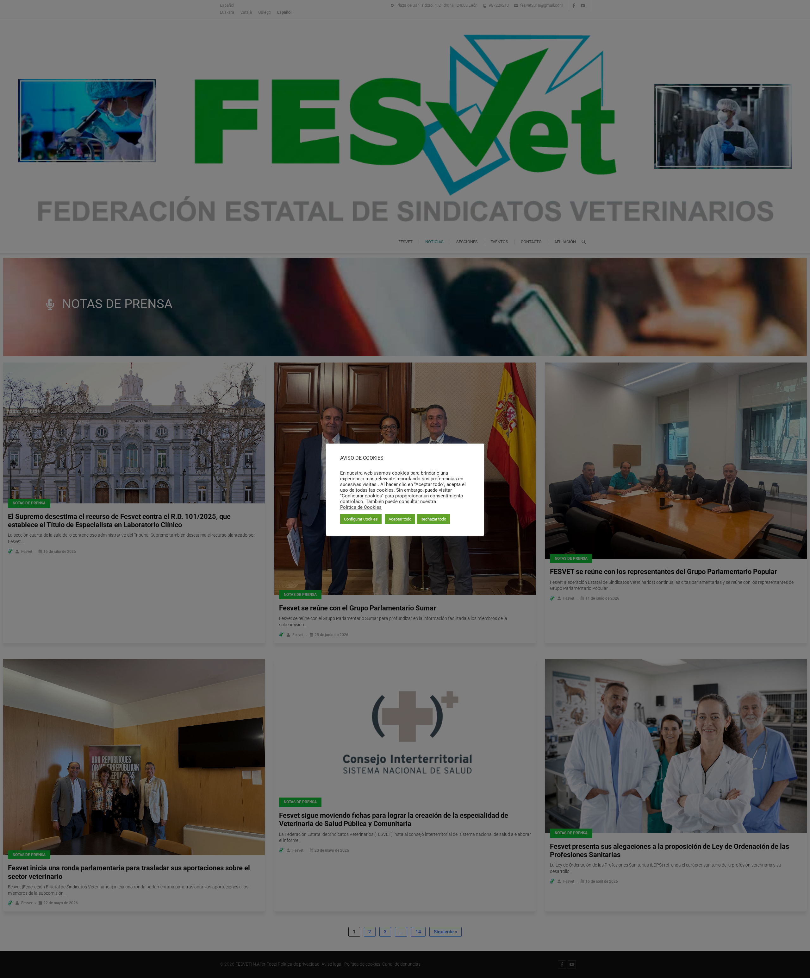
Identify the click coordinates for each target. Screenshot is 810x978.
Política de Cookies (361, 507)
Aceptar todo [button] (400, 519)
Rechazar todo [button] (433, 519)
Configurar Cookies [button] (361, 519)
